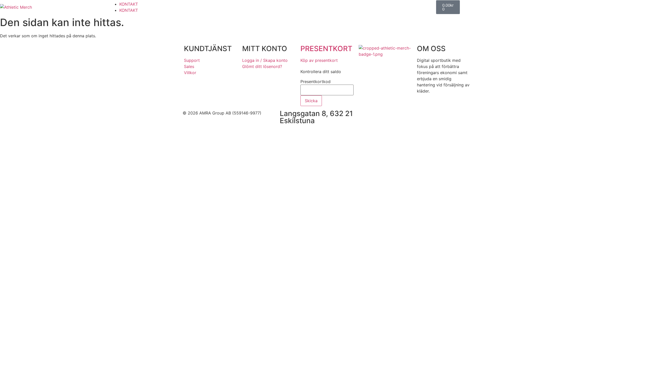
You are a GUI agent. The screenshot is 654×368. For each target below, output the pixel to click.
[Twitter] (411, 116)
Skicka (311, 100)
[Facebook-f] (383, 116)
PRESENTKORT (326, 48)
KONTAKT (128, 4)
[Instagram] (397, 116)
